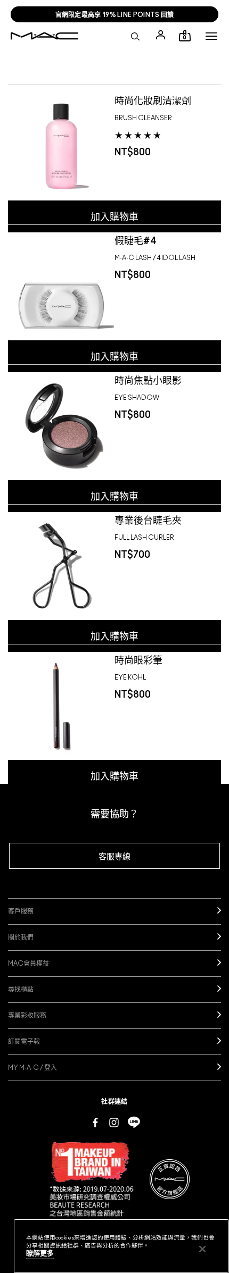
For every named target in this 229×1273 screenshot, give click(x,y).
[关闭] (202, 1249)
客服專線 (114, 857)
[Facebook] (95, 1122)
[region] (121, 1246)
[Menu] (211, 36)
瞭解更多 (40, 1253)
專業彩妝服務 (27, 1015)
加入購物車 (114, 217)
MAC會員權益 (28, 963)
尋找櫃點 (21, 989)
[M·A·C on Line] (134, 1122)
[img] (61, 146)
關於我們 (21, 937)
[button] (211, 36)
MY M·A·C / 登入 (32, 1068)
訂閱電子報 (24, 1041)
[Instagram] (114, 1122)
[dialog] (156, 100)
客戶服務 (21, 911)
